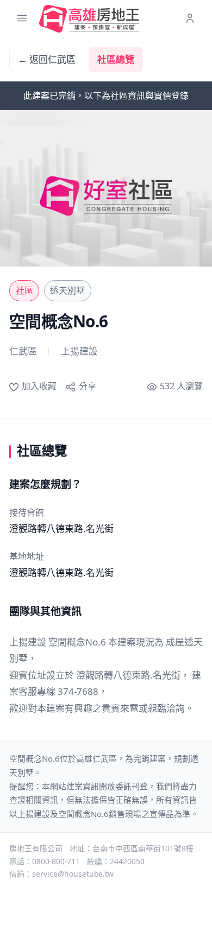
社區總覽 (115, 59)
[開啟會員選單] (190, 18)
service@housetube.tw (73, 874)
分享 (87, 386)
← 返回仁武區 (47, 59)
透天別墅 (67, 290)
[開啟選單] (22, 18)
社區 (24, 290)
